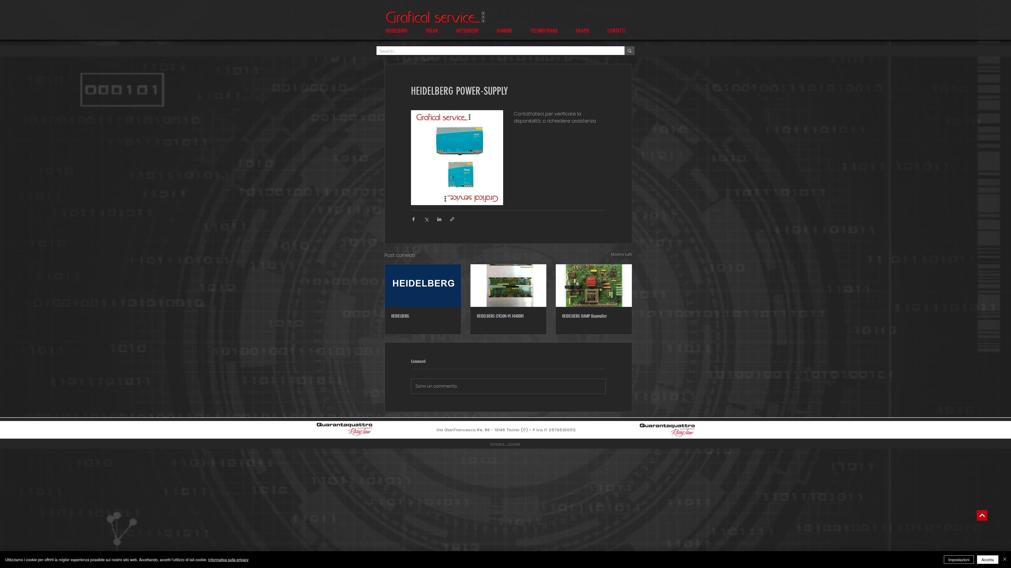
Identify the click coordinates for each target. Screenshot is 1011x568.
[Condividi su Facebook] (413, 219)
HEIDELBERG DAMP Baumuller (584, 316)
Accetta (988, 559)
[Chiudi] (1005, 559)
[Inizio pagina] (982, 515)
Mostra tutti (621, 254)
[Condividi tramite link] (452, 219)
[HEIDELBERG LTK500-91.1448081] (508, 285)
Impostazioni (958, 559)
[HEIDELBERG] (423, 285)
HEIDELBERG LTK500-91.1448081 (500, 316)
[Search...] (630, 50)
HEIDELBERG (400, 316)
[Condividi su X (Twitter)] (426, 219)
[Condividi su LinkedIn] (439, 219)
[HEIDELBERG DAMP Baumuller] (594, 285)
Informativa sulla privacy (228, 559)
